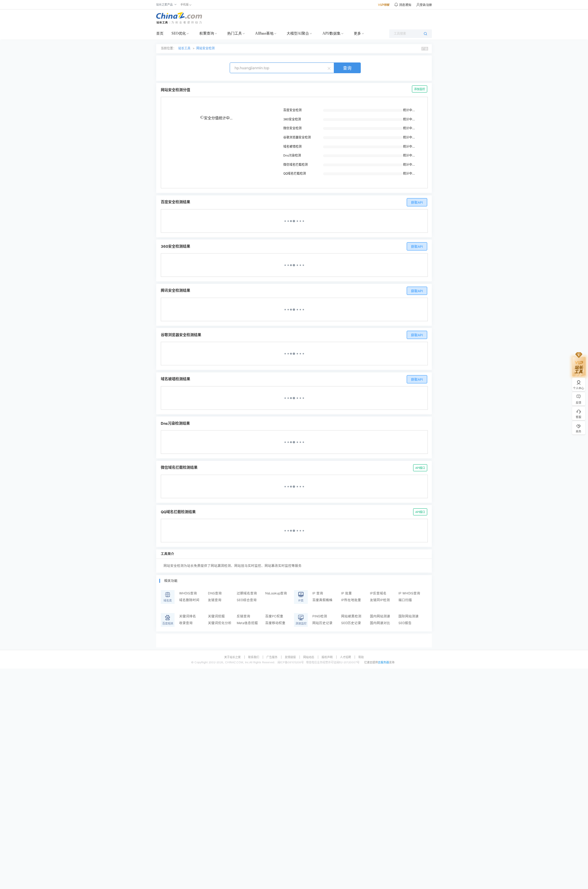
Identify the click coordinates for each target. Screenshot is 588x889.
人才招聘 (345, 657)
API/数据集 (331, 33)
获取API (417, 203)
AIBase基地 (264, 33)
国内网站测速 (380, 616)
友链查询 (214, 600)
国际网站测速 (408, 616)
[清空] (330, 68)
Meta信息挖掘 (247, 623)
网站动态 (308, 657)
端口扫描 (405, 600)
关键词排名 (187, 616)
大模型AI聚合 (298, 33)
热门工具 (234, 33)
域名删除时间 (189, 600)
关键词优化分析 (220, 623)
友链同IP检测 (380, 600)
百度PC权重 (274, 616)
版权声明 (327, 657)
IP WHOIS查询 (409, 593)
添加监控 (419, 89)
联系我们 (253, 657)
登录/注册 (426, 4)
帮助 (361, 657)
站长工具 (184, 48)
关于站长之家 (232, 657)
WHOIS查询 (188, 593)
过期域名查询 (247, 593)
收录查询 (186, 623)
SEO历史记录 (351, 623)
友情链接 (290, 657)
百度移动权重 (275, 623)
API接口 (420, 467)
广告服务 (271, 657)
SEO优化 (179, 33)
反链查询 (243, 616)
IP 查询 (317, 593)
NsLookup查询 (276, 593)
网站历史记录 (322, 623)
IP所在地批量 (351, 600)
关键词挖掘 (216, 616)
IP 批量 (346, 593)
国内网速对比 (380, 623)
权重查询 (206, 33)
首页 (160, 33)
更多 (357, 33)
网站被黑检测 (351, 616)
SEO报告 (405, 623)
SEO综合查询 (247, 600)
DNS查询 (215, 593)
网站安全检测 (205, 48)
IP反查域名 (378, 593)
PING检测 (319, 616)
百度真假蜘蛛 (322, 600)
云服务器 (383, 662)
